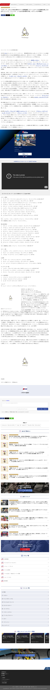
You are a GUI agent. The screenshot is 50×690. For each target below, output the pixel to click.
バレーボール (21, 4)
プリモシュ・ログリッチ (42, 111)
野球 (4, 592)
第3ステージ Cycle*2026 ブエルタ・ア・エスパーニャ (22, 637)
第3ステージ (19, 638)
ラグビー (5, 595)
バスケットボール (29, 4)
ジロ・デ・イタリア (21, 425)
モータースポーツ (14, 4)
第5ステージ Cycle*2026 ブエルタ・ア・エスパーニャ (36, 637)
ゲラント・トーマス (22, 113)
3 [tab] (25, 156)
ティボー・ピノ (12, 76)
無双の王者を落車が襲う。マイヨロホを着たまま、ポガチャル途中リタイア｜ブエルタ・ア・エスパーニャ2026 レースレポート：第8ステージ (28, 510)
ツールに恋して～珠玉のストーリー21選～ (12, 573)
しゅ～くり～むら (7, 577)
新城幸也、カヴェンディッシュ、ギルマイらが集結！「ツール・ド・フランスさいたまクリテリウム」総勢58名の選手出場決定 (28, 445)
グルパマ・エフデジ (22, 76)
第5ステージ (33, 638)
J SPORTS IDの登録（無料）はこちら (25, 490)
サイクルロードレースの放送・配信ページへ (25, 655)
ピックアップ (6, 625)
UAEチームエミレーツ (21, 111)
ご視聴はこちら (25, 154)
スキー (44, 4)
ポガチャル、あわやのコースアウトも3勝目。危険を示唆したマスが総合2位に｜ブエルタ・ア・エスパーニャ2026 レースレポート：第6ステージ (28, 518)
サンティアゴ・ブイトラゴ (34, 425)
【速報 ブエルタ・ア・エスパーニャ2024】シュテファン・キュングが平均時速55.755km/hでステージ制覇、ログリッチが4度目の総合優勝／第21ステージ (26, 453)
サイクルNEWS (7, 569)
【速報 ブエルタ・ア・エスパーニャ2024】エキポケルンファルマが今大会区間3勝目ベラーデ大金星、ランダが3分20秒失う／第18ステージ (28, 476)
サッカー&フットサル (8, 598)
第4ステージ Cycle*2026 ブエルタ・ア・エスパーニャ (8, 637)
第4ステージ (5, 638)
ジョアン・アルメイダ (10, 111)
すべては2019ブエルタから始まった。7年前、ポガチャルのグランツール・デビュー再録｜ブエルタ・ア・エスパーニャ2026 (28, 526)
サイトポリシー (4, 681)
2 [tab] (24, 156)
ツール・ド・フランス (8, 566)
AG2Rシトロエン (35, 60)
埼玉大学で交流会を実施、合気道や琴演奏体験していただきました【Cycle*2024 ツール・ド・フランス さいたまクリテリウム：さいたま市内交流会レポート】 (28, 437)
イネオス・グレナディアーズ (41, 97)
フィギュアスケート (37, 4)
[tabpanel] (25, 145)
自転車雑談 (6, 559)
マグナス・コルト (32, 63)
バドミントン (6, 622)
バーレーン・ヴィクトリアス (8, 425)
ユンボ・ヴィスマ (6, 113)
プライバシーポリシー (6, 679)
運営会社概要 (4, 682)
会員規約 (3, 677)
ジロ (6, 53)
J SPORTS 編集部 (10, 13)
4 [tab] (26, 156)
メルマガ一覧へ (25, 549)
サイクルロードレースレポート (10, 562)
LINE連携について (4, 673)
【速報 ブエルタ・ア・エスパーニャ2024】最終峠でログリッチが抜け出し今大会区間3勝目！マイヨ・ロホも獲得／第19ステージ (28, 468)
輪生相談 (6, 580)
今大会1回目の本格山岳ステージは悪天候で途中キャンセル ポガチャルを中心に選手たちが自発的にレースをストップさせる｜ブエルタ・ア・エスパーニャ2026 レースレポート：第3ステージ (28, 503)
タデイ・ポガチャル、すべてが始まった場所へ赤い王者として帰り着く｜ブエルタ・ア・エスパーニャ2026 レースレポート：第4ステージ (28, 534)
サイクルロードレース (5, 4)
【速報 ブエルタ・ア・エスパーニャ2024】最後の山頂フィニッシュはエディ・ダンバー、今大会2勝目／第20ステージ (28, 461)
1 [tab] (23, 156)
